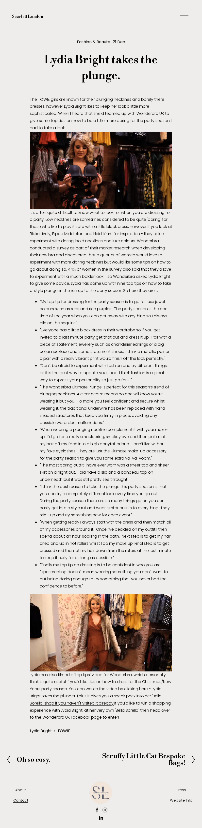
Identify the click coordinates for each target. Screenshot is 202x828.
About (20, 790)
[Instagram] (104, 810)
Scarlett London (27, 16)
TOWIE (63, 731)
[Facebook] (97, 810)
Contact (20, 800)
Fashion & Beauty (93, 42)
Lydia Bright (41, 731)
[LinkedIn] (101, 817)
